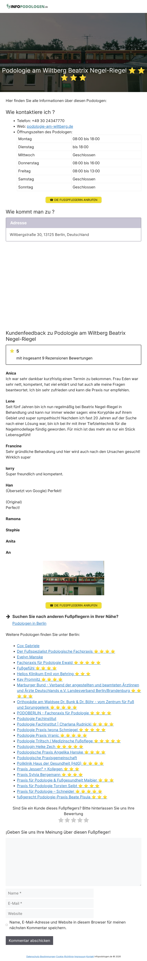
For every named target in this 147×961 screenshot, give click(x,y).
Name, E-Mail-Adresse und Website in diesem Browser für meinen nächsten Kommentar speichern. (67, 925)
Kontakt (90, 956)
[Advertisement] (73, 45)
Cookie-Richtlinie (65, 956)
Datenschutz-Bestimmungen (41, 956)
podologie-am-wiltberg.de (50, 126)
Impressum (80, 956)
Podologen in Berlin (29, 623)
